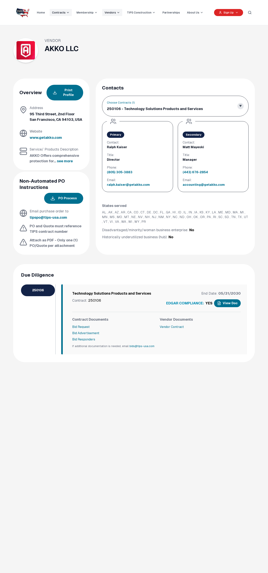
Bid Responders (83, 339)
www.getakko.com (46, 137)
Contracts (59, 12)
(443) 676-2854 (195, 172)
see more (65, 161)
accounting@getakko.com (204, 185)
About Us (193, 12)
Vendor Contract (172, 327)
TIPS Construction (139, 12)
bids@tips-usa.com (141, 346)
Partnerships (171, 12)
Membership (85, 12)
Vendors (110, 12)
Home (41, 12)
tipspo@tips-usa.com (48, 217)
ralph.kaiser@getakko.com (128, 185)
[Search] (249, 12)
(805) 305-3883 (119, 172)
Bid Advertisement (85, 333)
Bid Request (81, 327)
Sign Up (228, 12)
